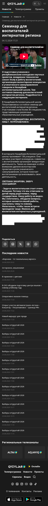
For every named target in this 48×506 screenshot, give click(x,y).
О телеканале (13, 491)
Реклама (37, 491)
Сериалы (17, 476)
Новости (6, 9)
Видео (27, 476)
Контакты (26, 491)
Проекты (39, 9)
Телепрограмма (23, 9)
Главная (5, 17)
